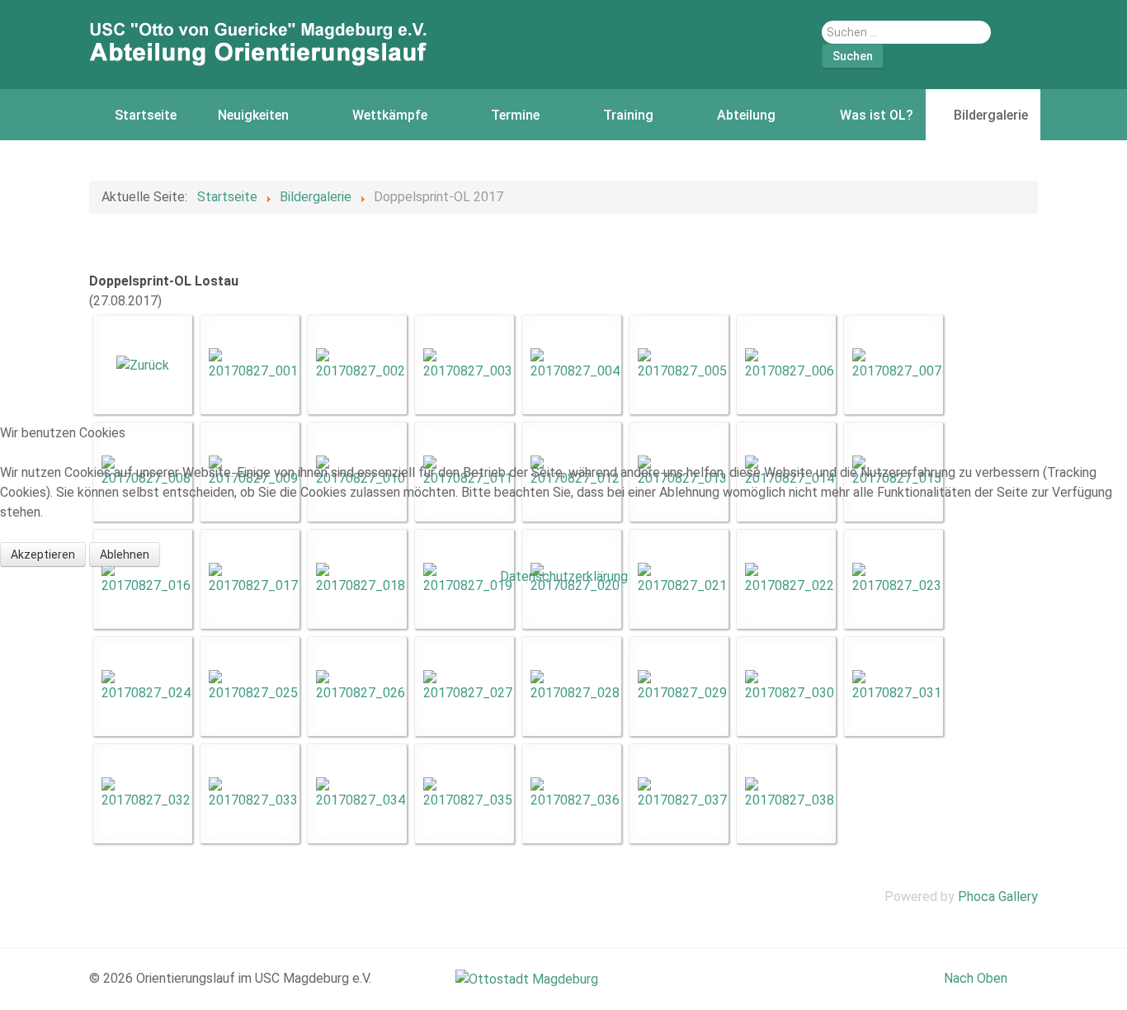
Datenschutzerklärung (564, 576)
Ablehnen (124, 554)
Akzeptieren (43, 554)
